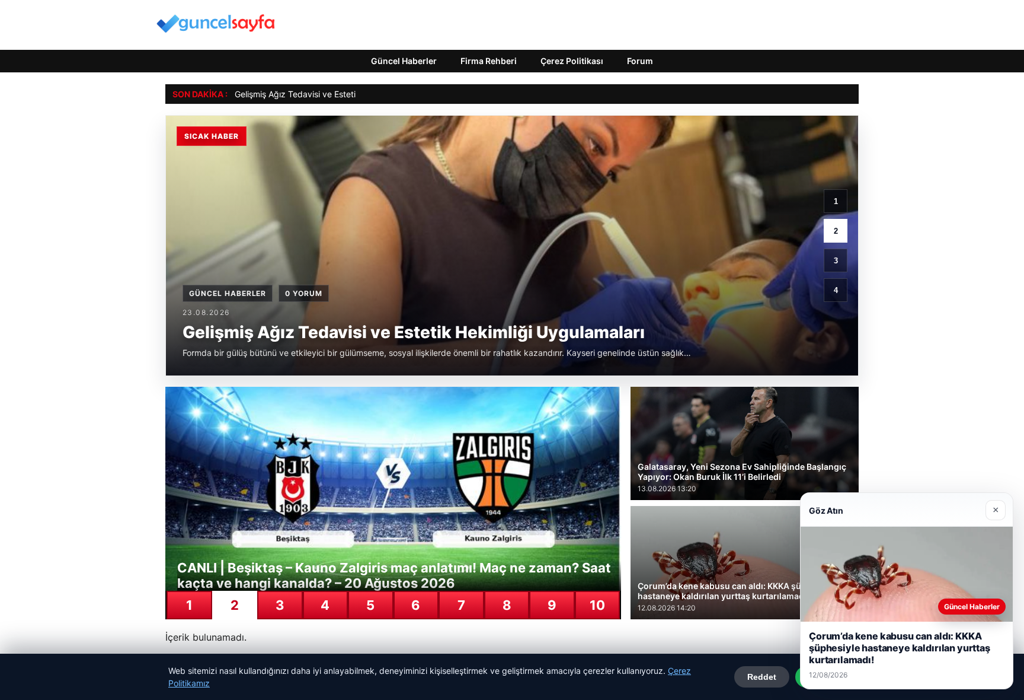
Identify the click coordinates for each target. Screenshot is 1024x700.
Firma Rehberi (488, 61)
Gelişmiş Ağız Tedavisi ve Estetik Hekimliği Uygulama (337, 94)
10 (597, 605)
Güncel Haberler (404, 61)
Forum (640, 61)
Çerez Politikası (571, 61)
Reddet (761, 677)
